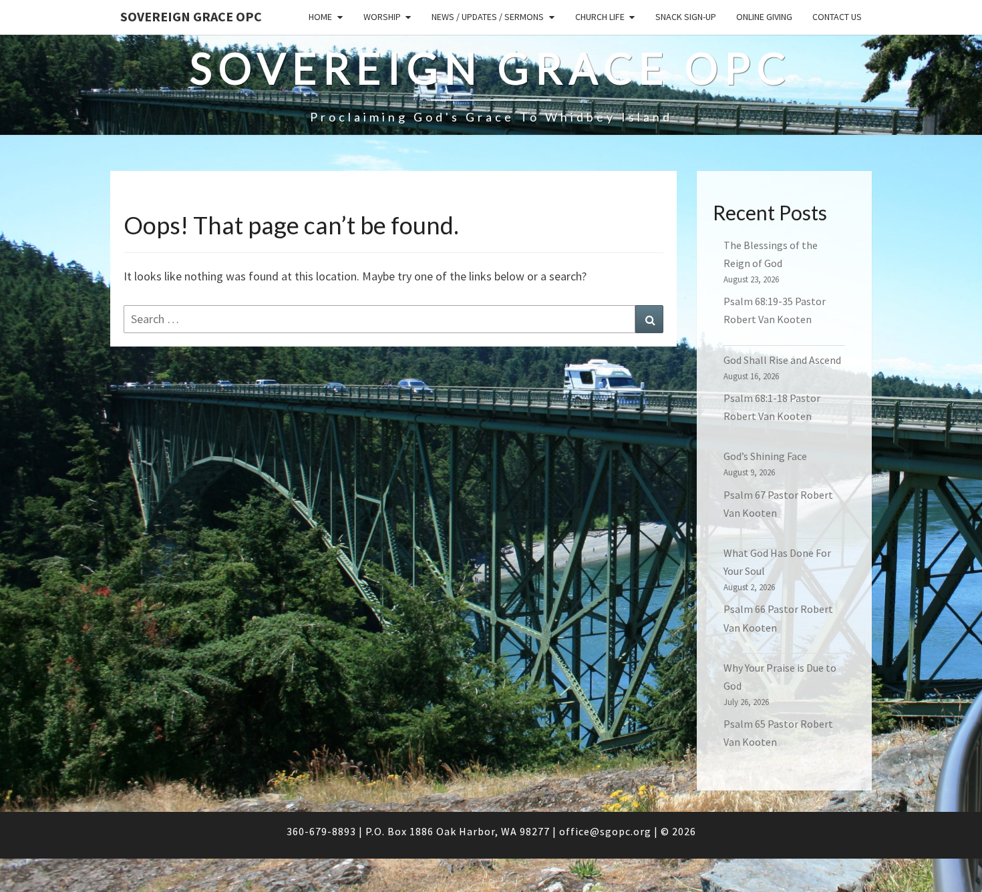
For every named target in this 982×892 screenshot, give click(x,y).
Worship (382, 17)
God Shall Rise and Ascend (782, 360)
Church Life (600, 17)
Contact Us (837, 17)
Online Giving (764, 17)
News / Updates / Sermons (488, 17)
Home (320, 17)
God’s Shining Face (765, 456)
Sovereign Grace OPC (191, 16)
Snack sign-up (685, 17)
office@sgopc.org (605, 831)
